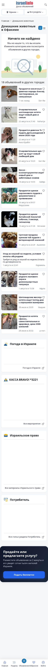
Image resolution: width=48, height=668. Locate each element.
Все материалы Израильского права (23, 488)
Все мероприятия (32, 423)
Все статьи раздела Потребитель (25, 536)
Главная (5, 20)
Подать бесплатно (24, 574)
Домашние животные (23, 20)
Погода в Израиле (32, 367)
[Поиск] (46, 4)
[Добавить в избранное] (44, 89)
